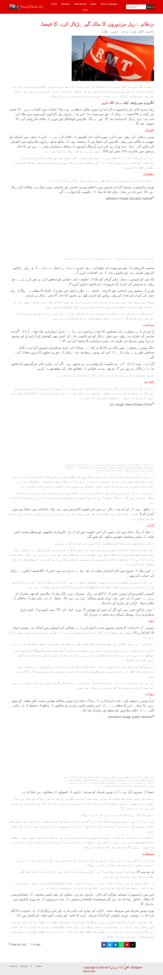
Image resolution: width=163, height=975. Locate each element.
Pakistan (65, 4)
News (93, 4)
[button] (104, 945)
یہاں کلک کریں (111, 102)
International (80, 4)
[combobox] (136, 6)
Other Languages (109, 4)
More (85, 10)
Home (54, 4)
